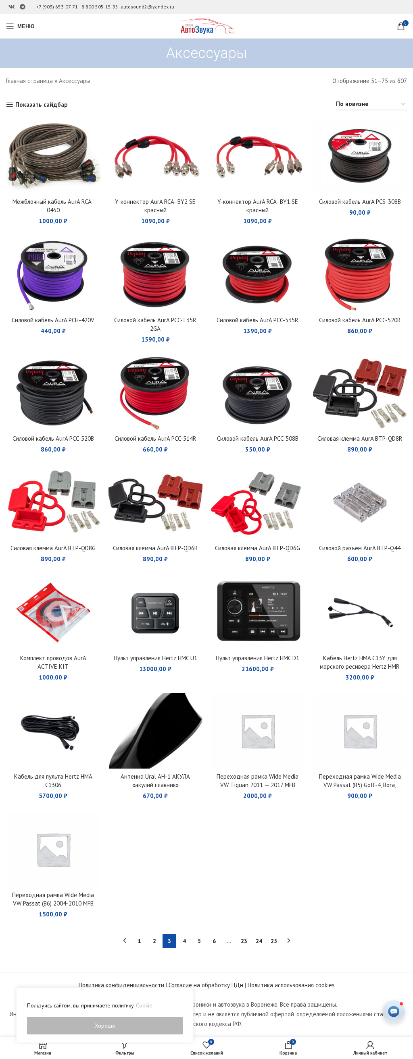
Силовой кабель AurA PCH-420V (53, 320)
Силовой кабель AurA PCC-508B (257, 438)
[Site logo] (206, 25)
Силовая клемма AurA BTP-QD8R (360, 438)
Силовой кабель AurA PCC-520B (53, 438)
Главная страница (29, 81)
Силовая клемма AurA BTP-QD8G (53, 548)
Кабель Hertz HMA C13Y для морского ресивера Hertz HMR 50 (360, 666)
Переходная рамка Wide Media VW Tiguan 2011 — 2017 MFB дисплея (257, 785)
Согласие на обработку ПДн (206, 985)
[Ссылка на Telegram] (22, 7)
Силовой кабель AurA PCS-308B (360, 201)
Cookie (144, 1005)
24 (259, 941)
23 (244, 941)
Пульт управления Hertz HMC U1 (155, 658)
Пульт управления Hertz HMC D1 (257, 658)
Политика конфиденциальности (121, 985)
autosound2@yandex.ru (147, 7)
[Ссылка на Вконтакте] (11, 7)
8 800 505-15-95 (99, 7)
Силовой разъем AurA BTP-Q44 (359, 548)
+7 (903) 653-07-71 (57, 7)
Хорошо (105, 1025)
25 (274, 941)
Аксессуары (74, 81)
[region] (105, 1015)
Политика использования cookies (291, 985)
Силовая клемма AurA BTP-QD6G (257, 548)
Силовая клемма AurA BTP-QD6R (155, 548)
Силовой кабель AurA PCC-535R (257, 320)
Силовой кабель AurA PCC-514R (155, 438)
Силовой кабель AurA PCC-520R (360, 320)
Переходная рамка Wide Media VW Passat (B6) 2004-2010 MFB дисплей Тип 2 (53, 903)
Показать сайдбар (41, 104)
